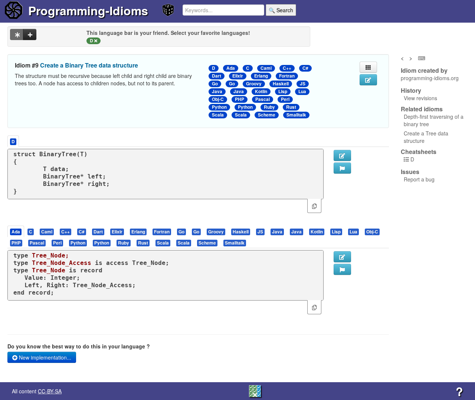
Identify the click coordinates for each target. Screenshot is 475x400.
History (411, 90)
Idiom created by (424, 70)
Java (217, 91)
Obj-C (218, 99)
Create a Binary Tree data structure (89, 65)
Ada (230, 68)
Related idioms (422, 109)
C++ (287, 68)
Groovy (254, 84)
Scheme (266, 115)
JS (302, 84)
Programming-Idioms (88, 10)
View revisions (420, 98)
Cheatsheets (418, 151)
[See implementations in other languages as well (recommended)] (16, 34)
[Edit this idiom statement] (368, 79)
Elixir (237, 76)
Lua (302, 91)
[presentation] (15, 231)
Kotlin (261, 91)
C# (305, 68)
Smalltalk (296, 115)
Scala (218, 115)
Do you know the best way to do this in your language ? (78, 346)
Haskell (281, 84)
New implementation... (44, 357)
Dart (216, 76)
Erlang (261, 76)
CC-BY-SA (50, 391)
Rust (291, 107)
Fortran (287, 76)
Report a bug (419, 179)
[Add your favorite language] (29, 34)
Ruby (269, 107)
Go (215, 84)
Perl (285, 99)
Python (219, 107)
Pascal (262, 99)
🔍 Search (281, 10)
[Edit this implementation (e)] (342, 155)
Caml (266, 68)
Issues (410, 172)
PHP (239, 99)
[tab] (16, 231)
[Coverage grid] (255, 390)
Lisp (282, 91)
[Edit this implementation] (342, 256)
